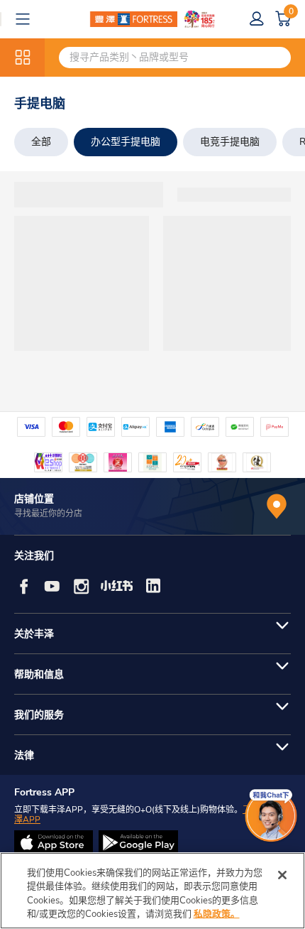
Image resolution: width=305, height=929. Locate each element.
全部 (41, 141)
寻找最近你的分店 (48, 513)
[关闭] (282, 875)
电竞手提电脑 (230, 141)
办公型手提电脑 (125, 141)
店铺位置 (34, 499)
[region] (152, 890)
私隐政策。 (217, 914)
